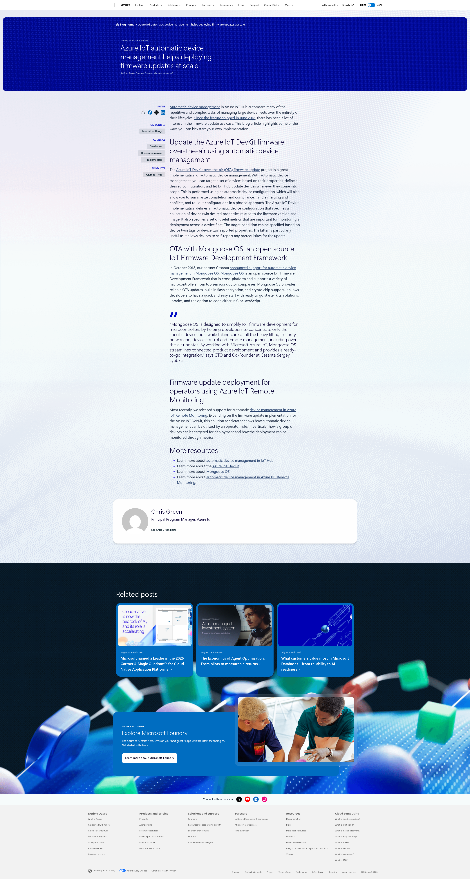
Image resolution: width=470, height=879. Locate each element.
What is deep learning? (346, 836)
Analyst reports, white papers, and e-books (307, 848)
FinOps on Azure (147, 842)
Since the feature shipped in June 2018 (224, 118)
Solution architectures (198, 830)
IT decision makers (151, 152)
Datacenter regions (97, 836)
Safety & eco (317, 872)
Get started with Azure (99, 824)
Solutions (173, 5)
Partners (206, 5)
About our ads (349, 872)
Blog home (127, 24)
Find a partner (242, 830)
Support (254, 5)
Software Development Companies (251, 818)
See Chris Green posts (163, 529)
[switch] (371, 5)
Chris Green (129, 73)
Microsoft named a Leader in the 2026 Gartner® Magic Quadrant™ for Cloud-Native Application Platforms (153, 664)
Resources (225, 5)
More (288, 5)
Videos (289, 854)
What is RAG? (341, 860)
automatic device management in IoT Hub (240, 460)
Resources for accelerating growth (204, 824)
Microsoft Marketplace (245, 824)
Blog (288, 824)
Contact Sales (271, 5)
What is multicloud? (344, 824)
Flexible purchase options (151, 836)
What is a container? (344, 854)
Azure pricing (145, 824)
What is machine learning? (347, 830)
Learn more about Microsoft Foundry (149, 758)
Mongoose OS (232, 273)
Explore (139, 5)
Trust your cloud (96, 842)
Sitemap (236, 872)
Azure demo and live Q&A (200, 842)
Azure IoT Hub (154, 174)
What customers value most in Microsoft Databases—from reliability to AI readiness (315, 664)
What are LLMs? (342, 848)
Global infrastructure (98, 830)
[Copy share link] (143, 112)
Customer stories (96, 854)
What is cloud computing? (347, 818)
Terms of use (285, 872)
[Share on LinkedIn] (163, 112)
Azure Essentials (95, 848)
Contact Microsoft (253, 872)
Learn (241, 5)
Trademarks (301, 872)
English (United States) (104, 870)
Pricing (190, 5)
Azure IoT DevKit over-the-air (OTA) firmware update (218, 169)
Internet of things (152, 131)
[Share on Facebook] (150, 112)
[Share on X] (156, 112)
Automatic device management (195, 107)
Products (154, 5)
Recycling (332, 872)
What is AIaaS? (342, 842)
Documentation (293, 818)
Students (290, 836)
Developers (156, 146)
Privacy (270, 872)
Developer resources (296, 830)
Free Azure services (148, 830)
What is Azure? (95, 818)
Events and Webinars (296, 842)
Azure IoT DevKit (225, 466)
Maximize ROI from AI (149, 848)
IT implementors (153, 159)
